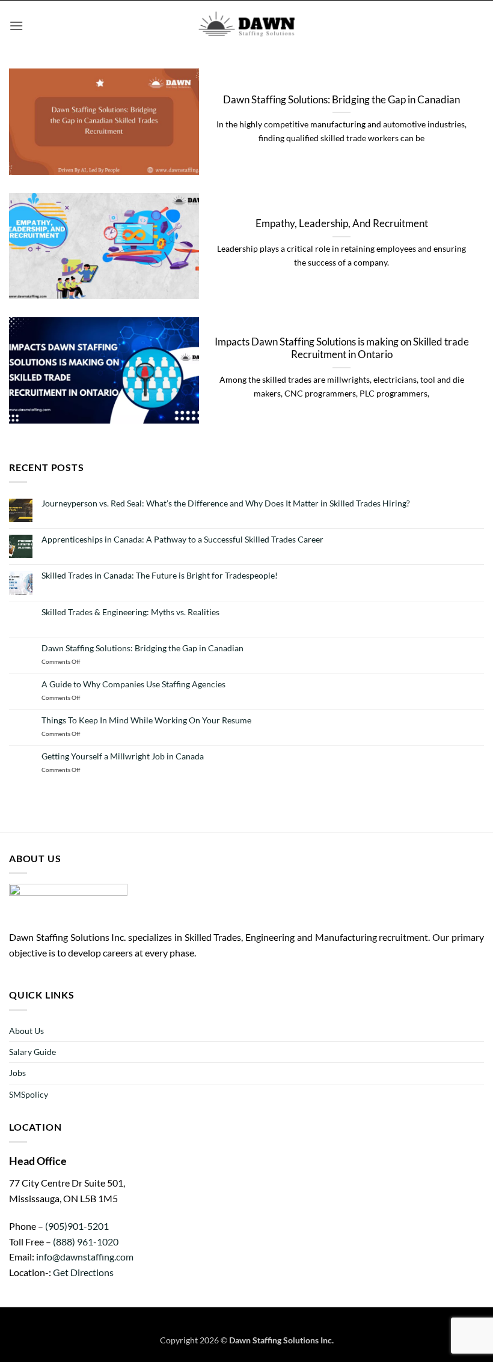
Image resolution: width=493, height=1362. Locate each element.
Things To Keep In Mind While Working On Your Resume (146, 720)
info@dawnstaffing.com (84, 1256)
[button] (16, 25)
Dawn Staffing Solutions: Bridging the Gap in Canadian (341, 100)
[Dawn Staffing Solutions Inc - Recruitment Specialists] (246, 25)
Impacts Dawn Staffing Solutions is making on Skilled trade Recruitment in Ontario (342, 348)
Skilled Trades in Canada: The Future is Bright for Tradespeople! (159, 575)
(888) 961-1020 (85, 1241)
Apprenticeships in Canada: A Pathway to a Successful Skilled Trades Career (182, 539)
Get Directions (82, 1272)
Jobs (17, 1073)
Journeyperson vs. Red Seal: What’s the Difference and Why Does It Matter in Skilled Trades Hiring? (225, 503)
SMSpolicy (28, 1094)
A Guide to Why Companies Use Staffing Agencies (133, 684)
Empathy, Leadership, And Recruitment (342, 223)
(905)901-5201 (77, 1226)
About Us (26, 1031)
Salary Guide (32, 1052)
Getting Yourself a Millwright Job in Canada (122, 756)
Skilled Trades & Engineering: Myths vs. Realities (130, 612)
